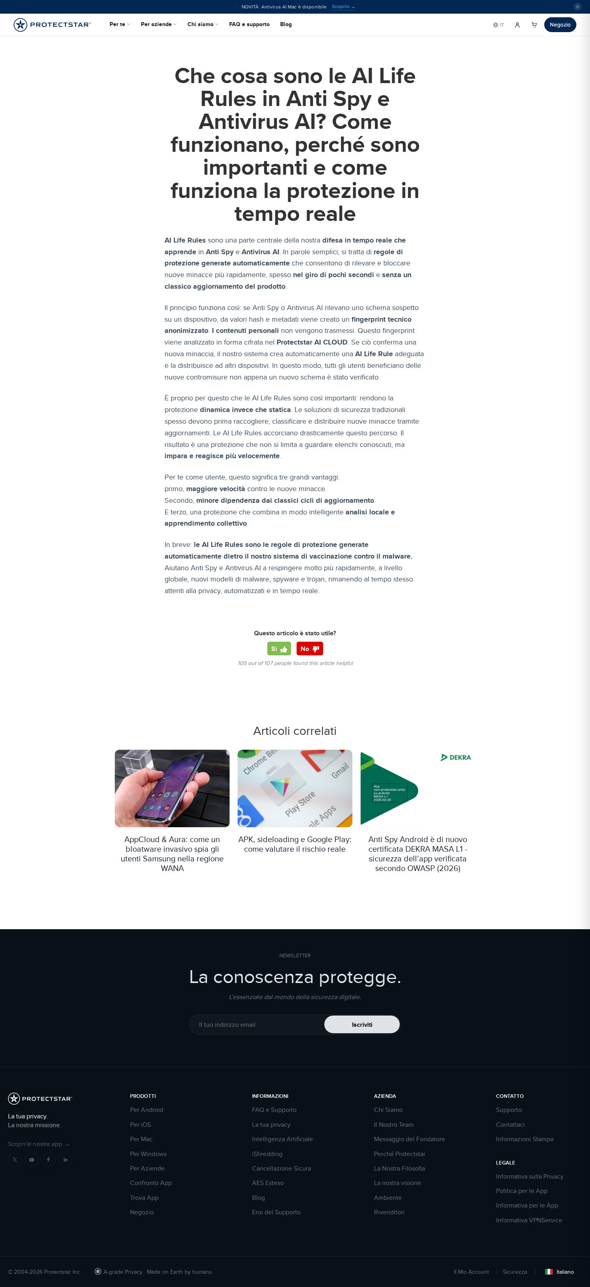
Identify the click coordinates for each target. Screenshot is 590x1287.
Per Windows (148, 1154)
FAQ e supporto (249, 24)
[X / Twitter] (15, 1160)
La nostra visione (397, 1183)
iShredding (267, 1154)
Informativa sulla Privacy (530, 1176)
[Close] (578, 7)
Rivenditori (389, 1212)
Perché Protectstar (399, 1154)
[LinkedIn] (65, 1160)
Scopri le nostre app (39, 1144)
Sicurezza (515, 1272)
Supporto (509, 1109)
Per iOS (140, 1124)
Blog (286, 24)
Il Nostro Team (394, 1124)
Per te (117, 24)
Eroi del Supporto (276, 1212)
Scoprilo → (344, 6)
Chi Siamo (388, 1109)
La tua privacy (271, 1124)
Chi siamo (200, 24)
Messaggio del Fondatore (409, 1139)
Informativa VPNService (529, 1220)
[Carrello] (534, 25)
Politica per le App (521, 1191)
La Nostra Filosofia (399, 1168)
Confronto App (151, 1183)
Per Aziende (147, 1168)
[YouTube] (32, 1160)
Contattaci (510, 1124)
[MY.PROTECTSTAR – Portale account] (517, 25)
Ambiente (388, 1197)
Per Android (146, 1109)
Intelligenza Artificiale (282, 1139)
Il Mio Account (471, 1272)
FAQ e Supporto (274, 1109)
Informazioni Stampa (524, 1139)
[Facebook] (48, 1160)
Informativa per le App (527, 1205)
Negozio (560, 24)
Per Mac (141, 1139)
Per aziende (156, 24)
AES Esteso (268, 1183)
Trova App (144, 1197)
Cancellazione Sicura (281, 1168)
